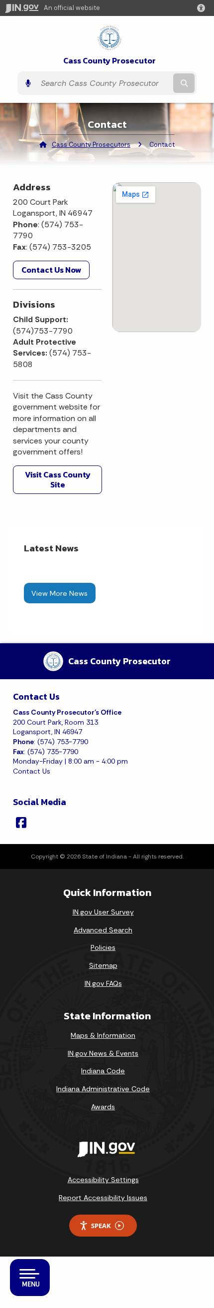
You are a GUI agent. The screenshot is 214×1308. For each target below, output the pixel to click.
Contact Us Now (51, 270)
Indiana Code (103, 1070)
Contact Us (31, 771)
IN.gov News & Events (103, 1053)
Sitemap (103, 965)
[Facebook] (21, 823)
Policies (103, 947)
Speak (101, 1225)
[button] (203, 8)
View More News (59, 593)
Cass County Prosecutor (109, 60)
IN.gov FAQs (103, 983)
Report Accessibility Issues (103, 1197)
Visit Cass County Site (58, 479)
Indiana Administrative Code (103, 1088)
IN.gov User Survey (103, 911)
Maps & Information (103, 1035)
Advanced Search (103, 929)
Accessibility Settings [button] (103, 1179)
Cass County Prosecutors (91, 144)
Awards (103, 1106)
